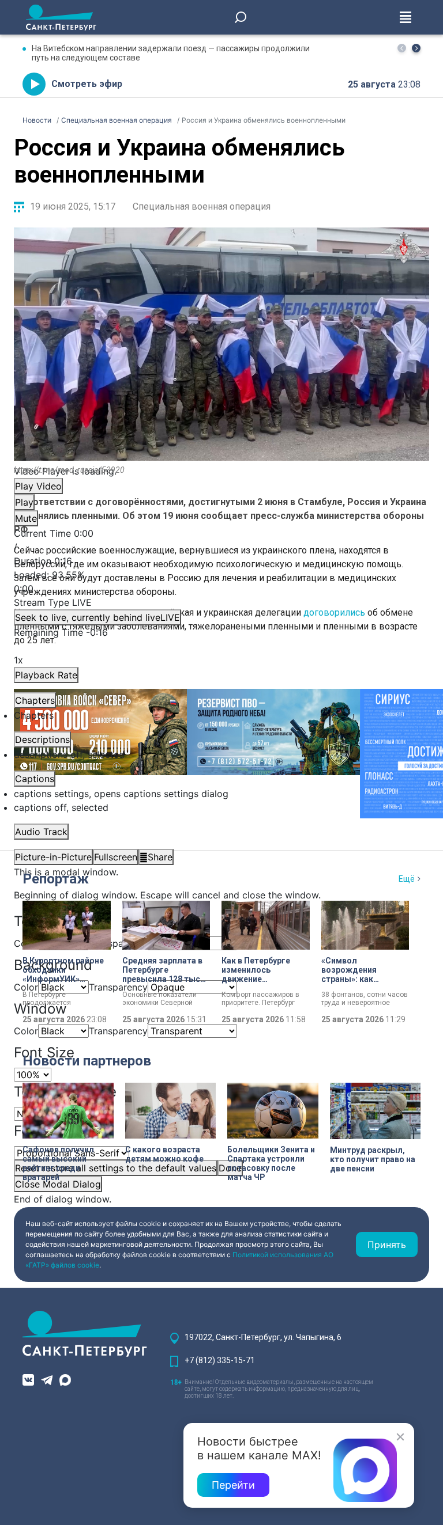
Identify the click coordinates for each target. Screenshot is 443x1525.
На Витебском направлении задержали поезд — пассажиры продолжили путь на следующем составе (171, 53)
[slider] (221, 581)
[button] (416, 48)
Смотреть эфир (86, 83)
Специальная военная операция (202, 206)
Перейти (233, 1485)
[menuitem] (221, 794)
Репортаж (55, 879)
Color (26, 1031)
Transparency (118, 943)
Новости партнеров (86, 1061)
